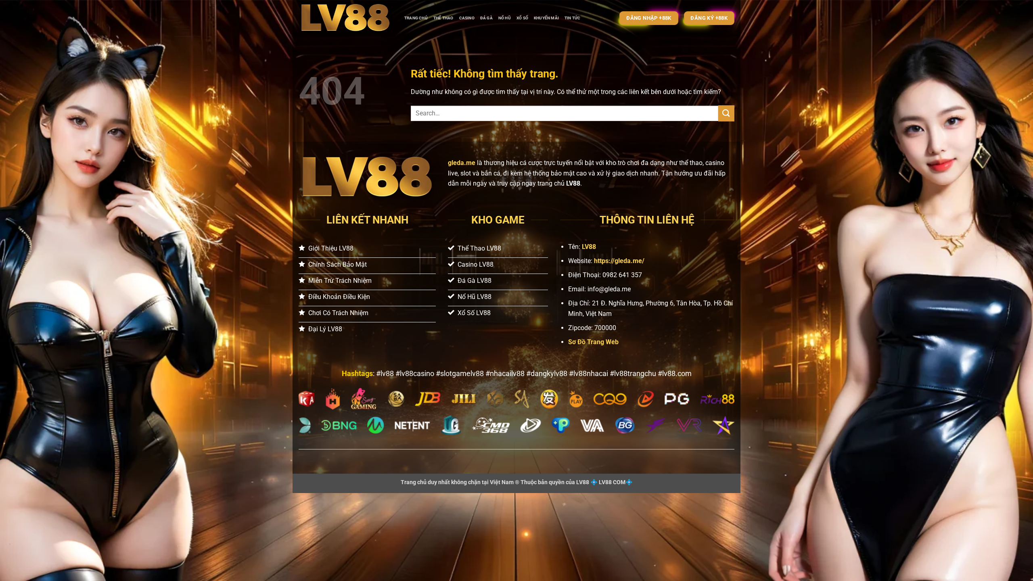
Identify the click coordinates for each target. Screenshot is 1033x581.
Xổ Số (522, 18)
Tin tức (572, 18)
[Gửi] (726, 113)
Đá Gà (486, 18)
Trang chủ (416, 18)
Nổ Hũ (504, 18)
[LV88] (345, 18)
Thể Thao (443, 18)
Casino (467, 18)
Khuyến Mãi (546, 18)
